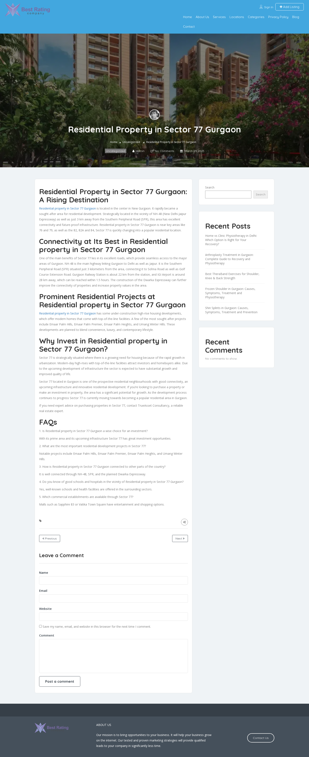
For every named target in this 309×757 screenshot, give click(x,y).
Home (187, 17)
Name (43, 572)
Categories (256, 17)
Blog (295, 17)
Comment (46, 635)
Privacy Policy (278, 17)
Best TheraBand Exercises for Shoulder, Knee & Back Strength (232, 276)
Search (209, 187)
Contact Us (261, 738)
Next (179, 538)
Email (43, 590)
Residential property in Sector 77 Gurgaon (67, 208)
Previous (50, 538)
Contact (189, 27)
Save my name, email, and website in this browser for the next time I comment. (97, 627)
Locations (237, 17)
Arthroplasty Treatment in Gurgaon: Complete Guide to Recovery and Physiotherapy (229, 259)
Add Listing (290, 7)
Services (219, 17)
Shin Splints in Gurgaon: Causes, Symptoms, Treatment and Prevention (231, 310)
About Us (202, 17)
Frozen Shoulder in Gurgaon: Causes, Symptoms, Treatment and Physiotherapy (230, 293)
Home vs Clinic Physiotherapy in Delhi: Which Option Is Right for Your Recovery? (231, 240)
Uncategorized (131, 142)
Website (45, 608)
